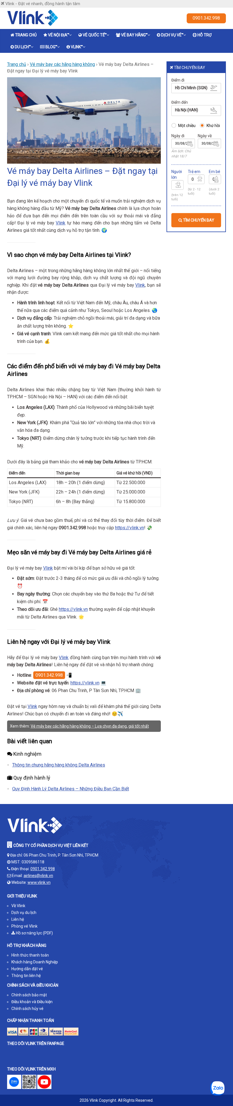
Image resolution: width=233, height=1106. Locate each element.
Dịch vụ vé (171, 35)
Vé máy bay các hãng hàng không (62, 64)
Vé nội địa (57, 35)
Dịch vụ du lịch (23, 912)
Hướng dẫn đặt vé (27, 969)
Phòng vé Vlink (24, 926)
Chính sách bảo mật (29, 995)
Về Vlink (18, 905)
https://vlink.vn (129, 527)
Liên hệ (17, 919)
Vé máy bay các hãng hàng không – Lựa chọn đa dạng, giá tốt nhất (90, 726)
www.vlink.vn (39, 882)
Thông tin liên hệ (26, 975)
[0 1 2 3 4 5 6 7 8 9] (196, 180)
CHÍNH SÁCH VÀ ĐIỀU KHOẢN (32, 985)
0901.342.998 (206, 18)
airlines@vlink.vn (38, 875)
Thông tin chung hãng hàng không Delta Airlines (58, 765)
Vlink (76, 47)
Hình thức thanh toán (30, 955)
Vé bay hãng (133, 35)
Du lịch (22, 47)
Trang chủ (26, 35)
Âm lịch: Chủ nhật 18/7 (181, 153)
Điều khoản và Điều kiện (32, 1001)
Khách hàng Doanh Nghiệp (34, 962)
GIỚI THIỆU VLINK (22, 896)
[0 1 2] (215, 180)
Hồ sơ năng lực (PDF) (34, 933)
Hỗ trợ (204, 35)
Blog (50, 47)
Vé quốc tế (94, 35)
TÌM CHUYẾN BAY (198, 220)
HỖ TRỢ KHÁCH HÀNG (26, 945)
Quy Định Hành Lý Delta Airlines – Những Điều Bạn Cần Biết (70, 789)
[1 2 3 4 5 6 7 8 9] (177, 185)
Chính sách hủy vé (27, 1008)
